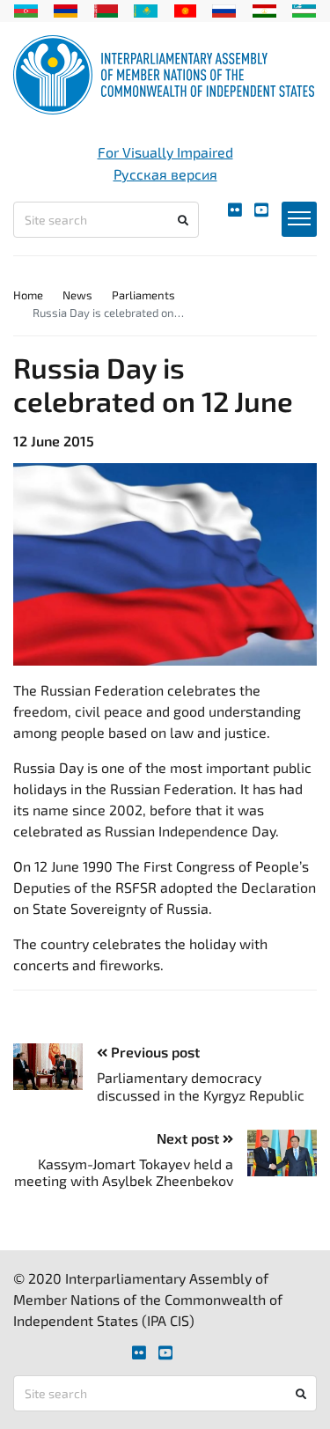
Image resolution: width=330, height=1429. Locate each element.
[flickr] (235, 210)
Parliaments (143, 295)
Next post (190, 1138)
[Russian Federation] (224, 9)
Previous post (153, 1051)
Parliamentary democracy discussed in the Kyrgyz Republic (200, 1085)
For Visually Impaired (165, 152)
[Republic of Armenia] (65, 9)
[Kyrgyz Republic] (185, 9)
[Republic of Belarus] (106, 9)
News (77, 295)
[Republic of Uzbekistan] (304, 9)
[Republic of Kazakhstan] (146, 9)
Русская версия (165, 174)
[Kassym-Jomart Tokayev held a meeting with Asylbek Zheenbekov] (275, 1153)
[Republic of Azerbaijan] (26, 9)
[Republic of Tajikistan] (264, 9)
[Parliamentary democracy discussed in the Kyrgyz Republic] (55, 1066)
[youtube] (261, 210)
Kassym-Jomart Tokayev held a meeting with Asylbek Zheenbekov (123, 1172)
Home (28, 295)
